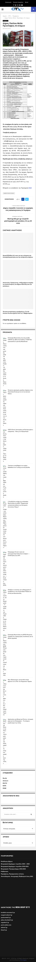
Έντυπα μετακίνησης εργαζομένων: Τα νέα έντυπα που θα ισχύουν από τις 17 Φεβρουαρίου (17, 312)
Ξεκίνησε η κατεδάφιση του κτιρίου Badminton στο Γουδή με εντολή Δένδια (19, 466)
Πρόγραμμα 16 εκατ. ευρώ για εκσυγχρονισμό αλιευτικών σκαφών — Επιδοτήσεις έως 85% (18, 554)
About (26, 2)
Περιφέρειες (5, 20)
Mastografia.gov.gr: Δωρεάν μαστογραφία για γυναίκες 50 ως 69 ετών (18, 221)
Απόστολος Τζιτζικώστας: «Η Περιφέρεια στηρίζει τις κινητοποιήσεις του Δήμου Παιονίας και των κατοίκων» (18, 284)
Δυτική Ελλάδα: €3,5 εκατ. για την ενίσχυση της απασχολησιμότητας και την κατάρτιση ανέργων (18, 256)
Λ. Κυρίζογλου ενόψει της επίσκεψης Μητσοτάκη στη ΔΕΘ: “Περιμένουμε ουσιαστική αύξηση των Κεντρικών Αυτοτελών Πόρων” (18, 504)
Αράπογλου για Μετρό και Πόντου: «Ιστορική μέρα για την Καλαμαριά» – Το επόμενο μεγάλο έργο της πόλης (20, 721)
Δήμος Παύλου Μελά (9, 193)
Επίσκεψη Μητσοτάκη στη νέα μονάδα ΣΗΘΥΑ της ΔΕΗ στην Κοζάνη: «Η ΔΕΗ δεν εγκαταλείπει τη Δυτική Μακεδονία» (20, 340)
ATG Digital (23, 960)
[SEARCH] (31, 814)
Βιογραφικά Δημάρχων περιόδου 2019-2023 (15, 866)
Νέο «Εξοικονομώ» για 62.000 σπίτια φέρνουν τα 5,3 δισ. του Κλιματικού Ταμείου (20, 681)
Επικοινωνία (8, 2)
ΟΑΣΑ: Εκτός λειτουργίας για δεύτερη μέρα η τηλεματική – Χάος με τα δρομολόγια (20, 431)
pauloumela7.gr (6, 919)
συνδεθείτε (23, 323)
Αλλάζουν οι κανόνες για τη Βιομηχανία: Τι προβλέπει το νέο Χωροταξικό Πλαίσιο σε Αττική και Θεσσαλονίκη (19, 591)
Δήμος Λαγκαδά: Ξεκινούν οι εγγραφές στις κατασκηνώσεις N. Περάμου (18, 209)
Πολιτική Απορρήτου (18, 2)
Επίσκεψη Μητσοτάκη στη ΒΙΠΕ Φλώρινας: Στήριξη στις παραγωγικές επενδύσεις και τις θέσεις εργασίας (20, 636)
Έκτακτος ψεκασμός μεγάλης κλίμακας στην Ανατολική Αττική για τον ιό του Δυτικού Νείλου (20, 392)
